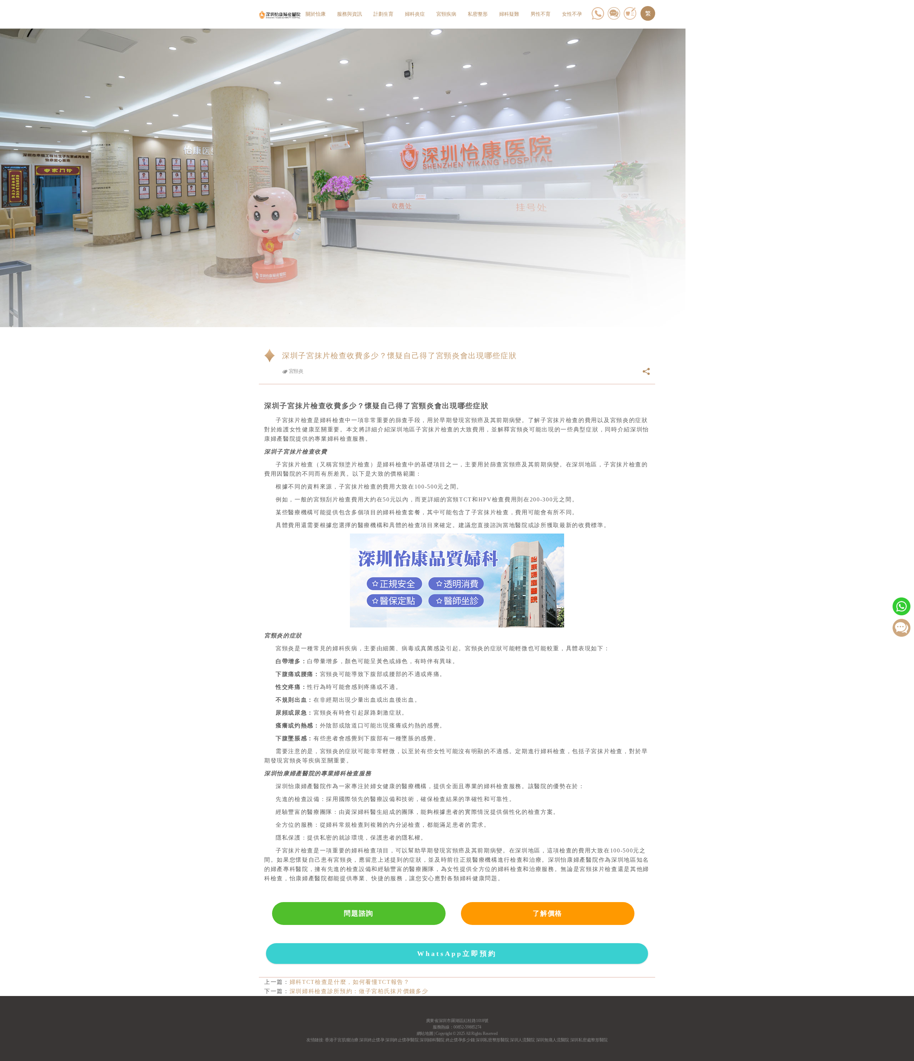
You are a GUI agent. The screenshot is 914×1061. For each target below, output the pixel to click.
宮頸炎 (295, 371)
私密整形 (478, 14)
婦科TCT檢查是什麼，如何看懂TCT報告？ (350, 982)
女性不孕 (572, 14)
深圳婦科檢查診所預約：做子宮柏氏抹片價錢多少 (359, 991)
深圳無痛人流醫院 (552, 1039)
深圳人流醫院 (522, 1039)
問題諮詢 (358, 913)
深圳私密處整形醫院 (589, 1039)
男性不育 (541, 14)
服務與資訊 (349, 14)
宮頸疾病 (446, 14)
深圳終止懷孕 (371, 1039)
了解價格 (547, 913)
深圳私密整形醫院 (492, 1039)
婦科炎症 (415, 14)
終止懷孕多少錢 (460, 1039)
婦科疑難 (509, 14)
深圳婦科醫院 (432, 1039)
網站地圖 (425, 1033)
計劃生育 (383, 14)
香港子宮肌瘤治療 (341, 1039)
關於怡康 (316, 14)
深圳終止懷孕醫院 (401, 1039)
